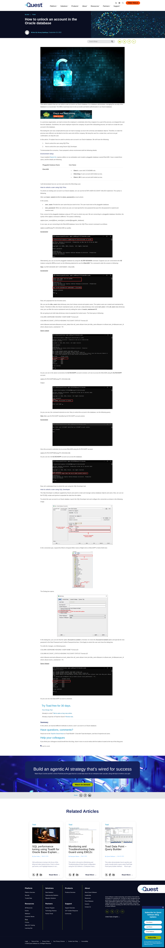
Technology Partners (51, 910)
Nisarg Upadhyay (43, 32)
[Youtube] (122, 911)
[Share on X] (80, 795)
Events (27, 910)
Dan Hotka (37, 856)
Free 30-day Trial (47, 710)
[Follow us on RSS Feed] (134, 41)
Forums (27, 922)
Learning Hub (28, 928)
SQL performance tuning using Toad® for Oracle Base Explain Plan (45, 849)
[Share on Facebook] (85, 795)
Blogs (27, 14)
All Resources (28, 908)
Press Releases (89, 901)
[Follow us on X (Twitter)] (124, 41)
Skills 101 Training (30, 925)
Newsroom (88, 898)
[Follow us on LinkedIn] (120, 41)
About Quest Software (91, 892)
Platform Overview (30, 892)
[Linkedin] (107, 911)
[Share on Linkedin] (89, 795)
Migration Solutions (50, 898)
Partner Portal (49, 913)
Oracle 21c (53, 157)
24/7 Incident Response (71, 910)
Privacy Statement (157, 942)
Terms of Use (35, 941)
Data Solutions (49, 892)
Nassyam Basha (74, 856)
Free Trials (133, 3)
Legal (26, 941)
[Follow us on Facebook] (129, 41)
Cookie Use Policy (73, 941)
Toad (34, 14)
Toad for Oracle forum (57, 733)
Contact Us (88, 907)
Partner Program (49, 908)
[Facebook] (117, 911)
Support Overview (70, 908)
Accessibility (84, 941)
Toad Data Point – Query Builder (115, 848)
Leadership (88, 895)
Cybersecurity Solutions (51, 895)
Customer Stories (29, 916)
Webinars (27, 913)
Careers (87, 904)
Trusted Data (28, 898)
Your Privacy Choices (59, 941)
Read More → (54, 875)
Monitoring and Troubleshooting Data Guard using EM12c (81, 849)
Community (68, 913)
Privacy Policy (46, 941)
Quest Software (111, 856)
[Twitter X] (112, 911)
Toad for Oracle (46, 746)
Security (27, 895)
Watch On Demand (82, 785)
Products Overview (70, 892)
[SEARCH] (112, 41)
